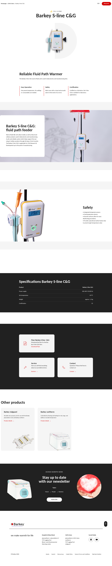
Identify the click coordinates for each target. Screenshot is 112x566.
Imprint (53, 554)
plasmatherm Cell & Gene (72, 538)
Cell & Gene (11, 3)
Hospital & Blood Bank (48, 535)
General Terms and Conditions (82, 554)
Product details (8, 421)
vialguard (67, 544)
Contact (72, 371)
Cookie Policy (69, 554)
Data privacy (60, 554)
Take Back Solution (96, 554)
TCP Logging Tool (46, 540)
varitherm (68, 540)
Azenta (47, 554)
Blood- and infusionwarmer (49, 542)
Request (106, 3)
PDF (98, 3)
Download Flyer (35, 346)
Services (33, 371)
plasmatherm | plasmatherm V (50, 538)
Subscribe (54, 499)
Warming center (46, 544)
